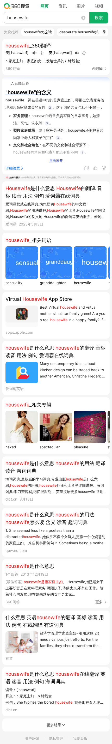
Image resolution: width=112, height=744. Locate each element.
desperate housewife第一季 (82, 32)
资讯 (63, 6)
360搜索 (18, 6)
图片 (81, 6)
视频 (99, 6)
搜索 (99, 17)
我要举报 (80, 738)
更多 (99, 602)
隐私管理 (56, 738)
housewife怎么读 (38, 32)
